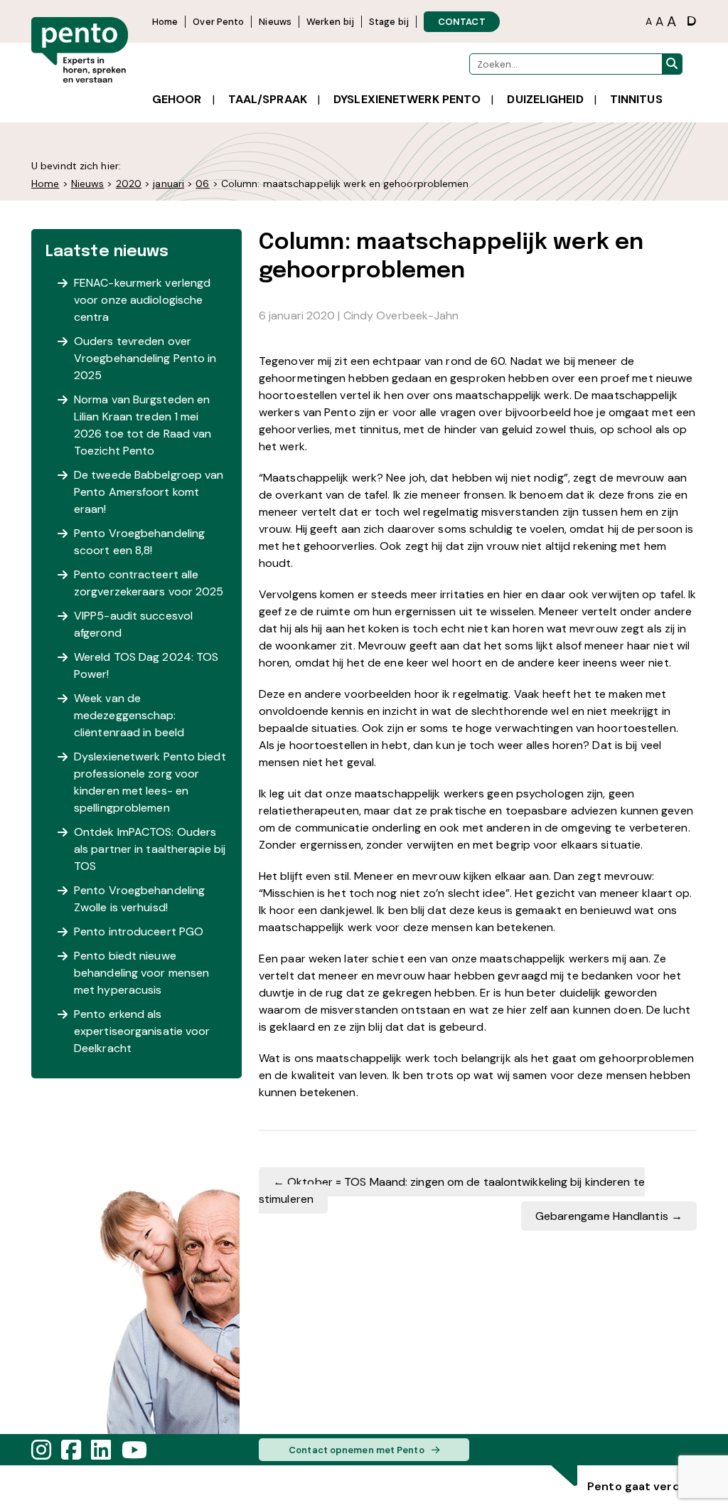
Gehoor (177, 99)
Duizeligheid (545, 99)
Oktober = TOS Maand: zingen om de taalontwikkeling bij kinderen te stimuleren (452, 1190)
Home (165, 22)
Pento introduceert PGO (138, 931)
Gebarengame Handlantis (608, 1216)
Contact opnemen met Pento (356, 1450)
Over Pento (218, 22)
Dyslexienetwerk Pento (407, 99)
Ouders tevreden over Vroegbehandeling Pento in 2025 (145, 358)
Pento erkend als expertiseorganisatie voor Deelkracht (142, 1031)
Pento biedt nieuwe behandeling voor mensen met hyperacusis (141, 972)
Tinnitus (636, 99)
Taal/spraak (267, 99)
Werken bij (330, 22)
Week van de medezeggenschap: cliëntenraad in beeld (129, 715)
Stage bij (389, 22)
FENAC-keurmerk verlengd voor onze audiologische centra (142, 299)
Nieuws (275, 22)
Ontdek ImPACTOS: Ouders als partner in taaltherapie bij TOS (149, 849)
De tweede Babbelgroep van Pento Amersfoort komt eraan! (149, 491)
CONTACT (462, 22)
